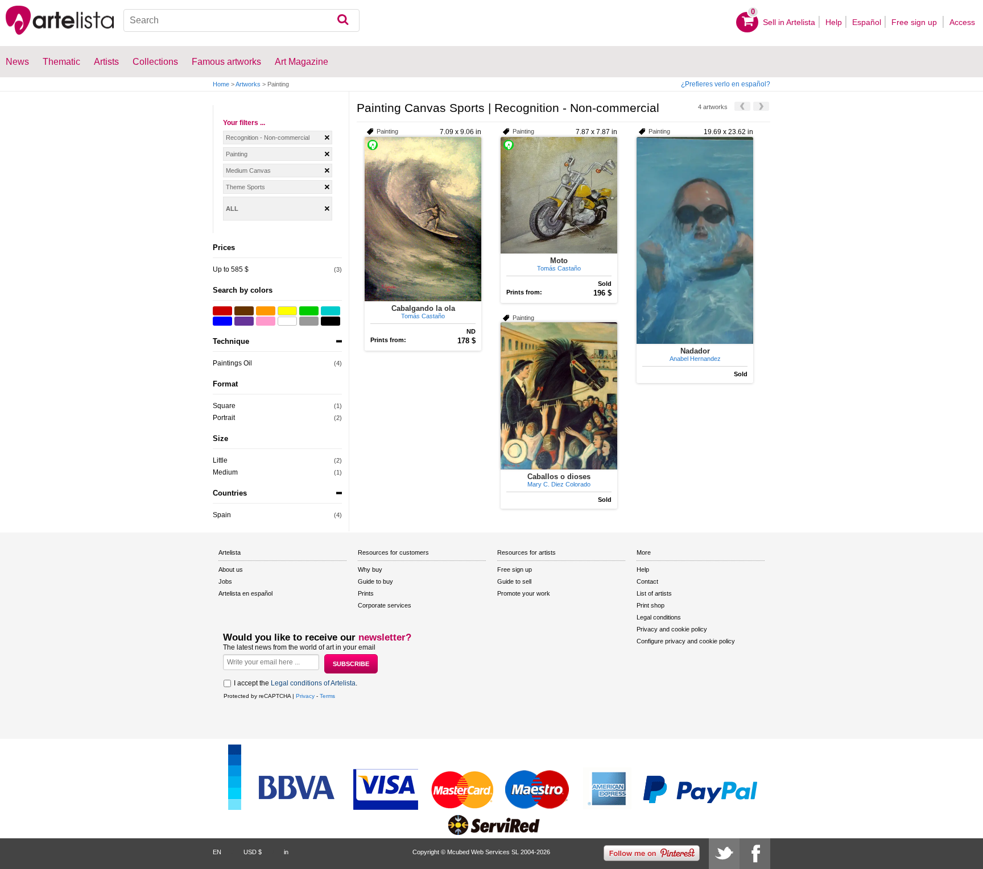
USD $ (252, 852)
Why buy (370, 569)
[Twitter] (724, 853)
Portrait (224, 418)
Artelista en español (245, 593)
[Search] (343, 20)
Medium (225, 472)
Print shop (650, 605)
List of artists (654, 593)
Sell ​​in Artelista (789, 22)
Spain (222, 515)
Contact (647, 581)
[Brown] (244, 310)
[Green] (309, 310)
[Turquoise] (330, 310)
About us (230, 569)
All (232, 208)
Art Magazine (301, 61)
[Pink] (265, 321)
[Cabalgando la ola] (423, 219)
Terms (327, 696)
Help (833, 22)
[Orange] (265, 310)
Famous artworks (226, 61)
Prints (366, 593)
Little (220, 460)
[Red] (222, 310)
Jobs (225, 581)
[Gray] (309, 321)
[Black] (330, 321)
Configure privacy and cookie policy (686, 641)
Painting (236, 154)
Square (224, 406)
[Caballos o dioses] (559, 395)
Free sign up (915, 22)
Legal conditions (659, 617)
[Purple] (244, 321)
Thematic (61, 61)
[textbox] (241, 20)
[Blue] (222, 321)
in (286, 852)
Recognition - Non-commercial (267, 137)
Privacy (305, 696)
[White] (287, 321)
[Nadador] (695, 240)
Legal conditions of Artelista (313, 683)
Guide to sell (514, 581)
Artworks (248, 84)
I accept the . (295, 683)
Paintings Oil (232, 363)
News (17, 61)
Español (866, 22)
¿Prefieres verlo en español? (725, 84)
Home (221, 84)
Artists (106, 61)
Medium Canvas (248, 170)
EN (217, 852)
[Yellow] (287, 310)
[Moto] (559, 195)
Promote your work (523, 593)
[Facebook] (755, 853)
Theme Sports (245, 187)
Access (962, 22)
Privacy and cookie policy (672, 629)
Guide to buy (375, 581)
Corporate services (384, 605)
